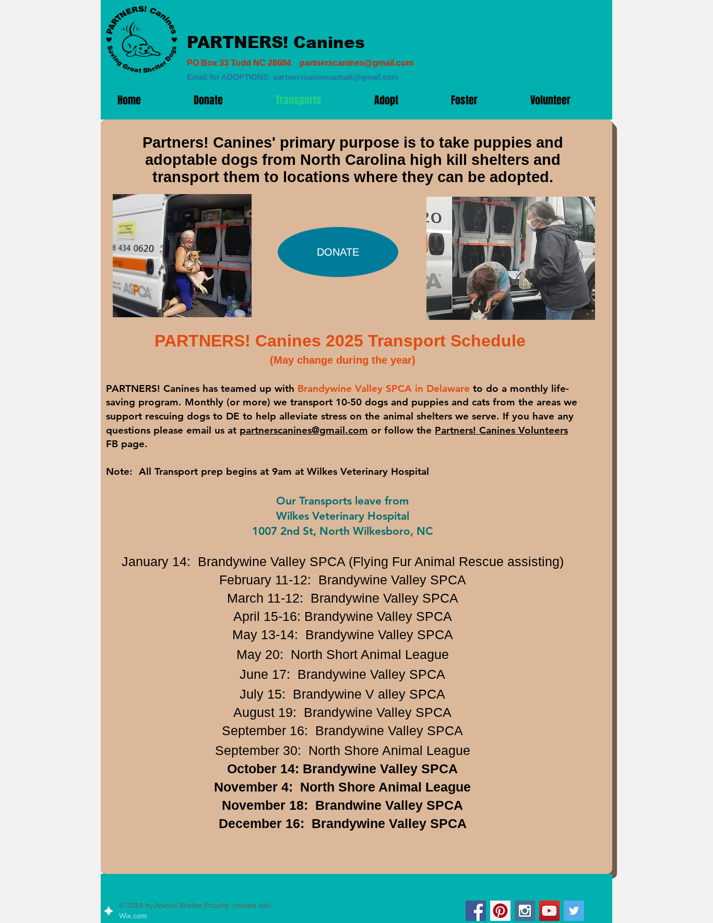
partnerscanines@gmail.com (356, 62)
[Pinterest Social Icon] (500, 911)
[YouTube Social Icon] (549, 911)
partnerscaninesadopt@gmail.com (335, 77)
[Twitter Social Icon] (574, 911)
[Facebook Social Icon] (476, 911)
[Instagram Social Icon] (525, 911)
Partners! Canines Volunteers (501, 430)
